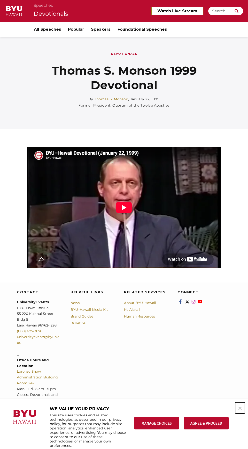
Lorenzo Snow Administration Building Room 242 (37, 377)
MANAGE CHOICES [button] (156, 423)
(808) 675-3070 (29, 331)
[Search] (236, 11)
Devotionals (51, 13)
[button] (240, 407)
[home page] (14, 11)
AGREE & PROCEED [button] (206, 423)
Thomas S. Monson (111, 99)
